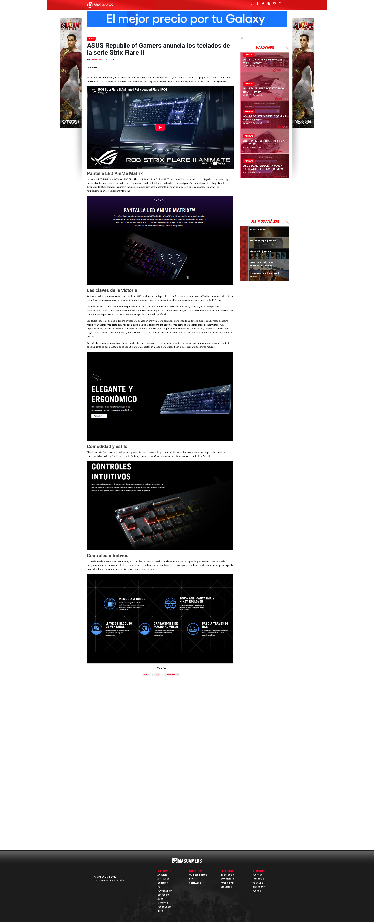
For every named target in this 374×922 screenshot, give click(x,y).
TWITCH (256, 891)
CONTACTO (195, 883)
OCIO (160, 911)
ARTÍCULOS (163, 878)
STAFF (192, 878)
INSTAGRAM (258, 886)
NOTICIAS (162, 883)
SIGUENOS (226, 886)
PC (158, 886)
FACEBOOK (258, 878)
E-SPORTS (162, 903)
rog (157, 675)
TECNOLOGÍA (164, 906)
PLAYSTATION (165, 891)
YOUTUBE (257, 883)
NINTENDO (163, 895)
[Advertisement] (161, 802)
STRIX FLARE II (172, 675)
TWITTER (257, 875)
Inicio (91, 39)
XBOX (160, 898)
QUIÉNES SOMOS (198, 875)
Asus (146, 675)
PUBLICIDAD (227, 883)
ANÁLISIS (162, 875)
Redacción (97, 59)
